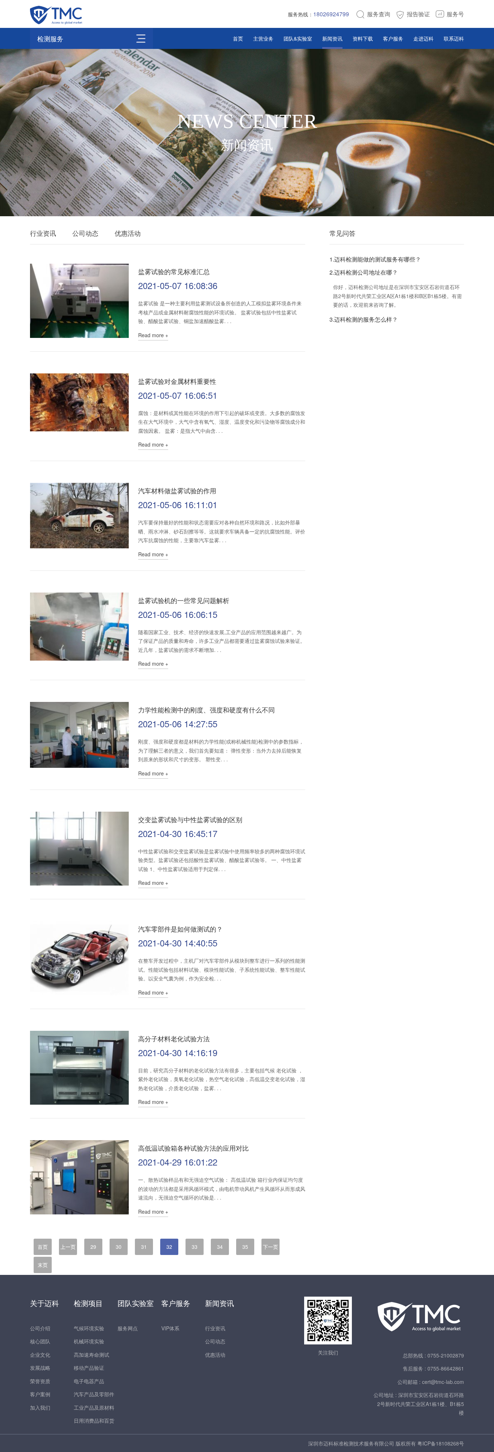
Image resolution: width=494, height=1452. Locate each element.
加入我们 (40, 1407)
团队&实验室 (298, 38)
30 (119, 1246)
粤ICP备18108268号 (440, 1443)
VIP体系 (170, 1328)
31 (144, 1246)
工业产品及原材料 (94, 1407)
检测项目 (88, 1303)
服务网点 (128, 1328)
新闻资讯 (332, 38)
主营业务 (263, 38)
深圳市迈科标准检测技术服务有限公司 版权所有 (362, 1443)
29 (93, 1246)
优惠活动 (128, 233)
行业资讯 (43, 233)
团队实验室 (136, 1303)
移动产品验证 (89, 1367)
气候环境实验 (89, 1328)
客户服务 (393, 38)
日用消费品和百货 (94, 1420)
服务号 (455, 14)
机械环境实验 (89, 1341)
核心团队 (40, 1341)
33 (194, 1246)
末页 (43, 1264)
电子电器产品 (89, 1381)
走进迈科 (423, 38)
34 (220, 1246)
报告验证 (418, 14)
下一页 (270, 1246)
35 (245, 1246)
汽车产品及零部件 (94, 1394)
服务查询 (378, 14)
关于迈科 (44, 1303)
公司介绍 (40, 1328)
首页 (238, 38)
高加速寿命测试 (91, 1354)
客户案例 (40, 1394)
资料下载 (363, 38)
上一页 (68, 1246)
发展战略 (40, 1367)
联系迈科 (454, 38)
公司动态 (85, 233)
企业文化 (40, 1354)
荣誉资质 (40, 1381)
